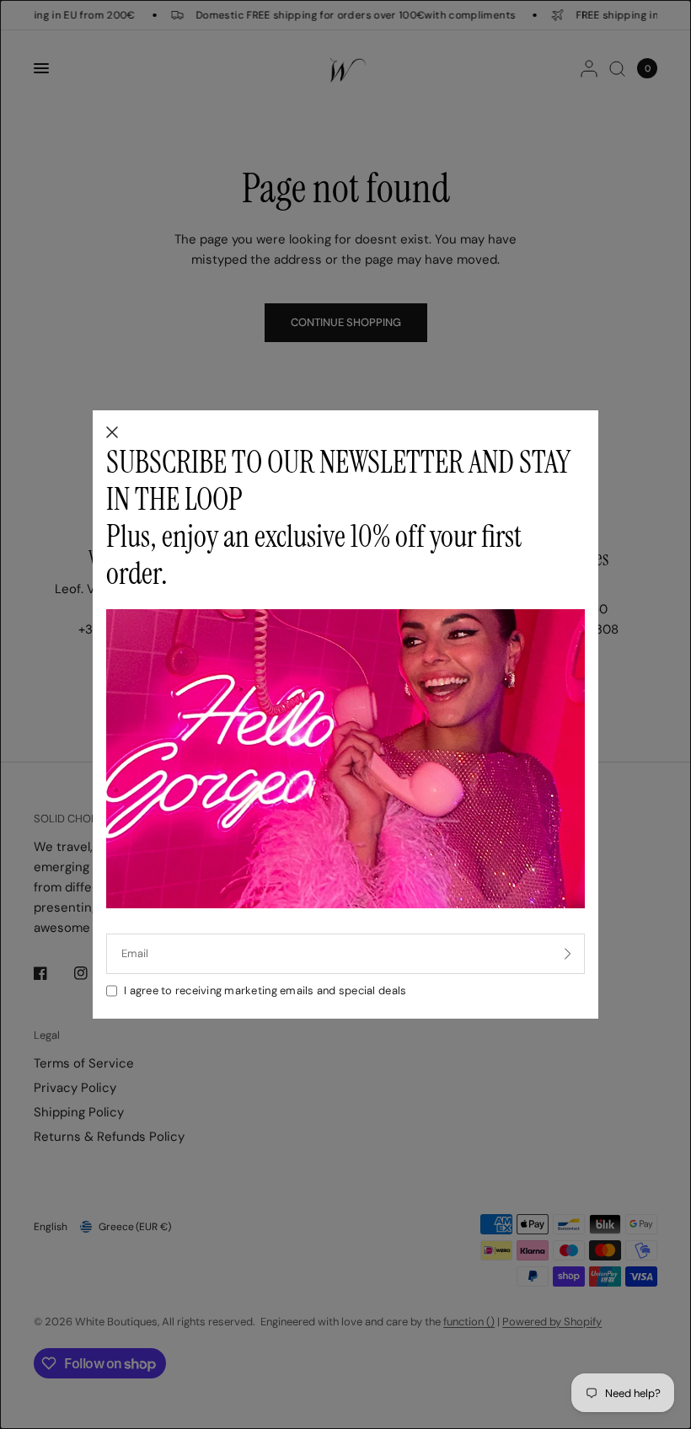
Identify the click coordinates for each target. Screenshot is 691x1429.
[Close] (112, 433)
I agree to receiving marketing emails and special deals (265, 990)
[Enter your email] (568, 954)
